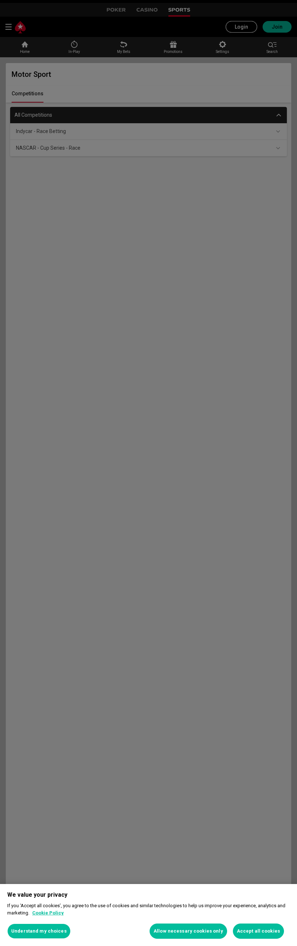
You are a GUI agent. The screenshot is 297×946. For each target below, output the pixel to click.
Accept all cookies (258, 931)
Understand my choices (39, 931)
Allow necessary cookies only (188, 931)
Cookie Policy (48, 913)
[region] (148, 915)
